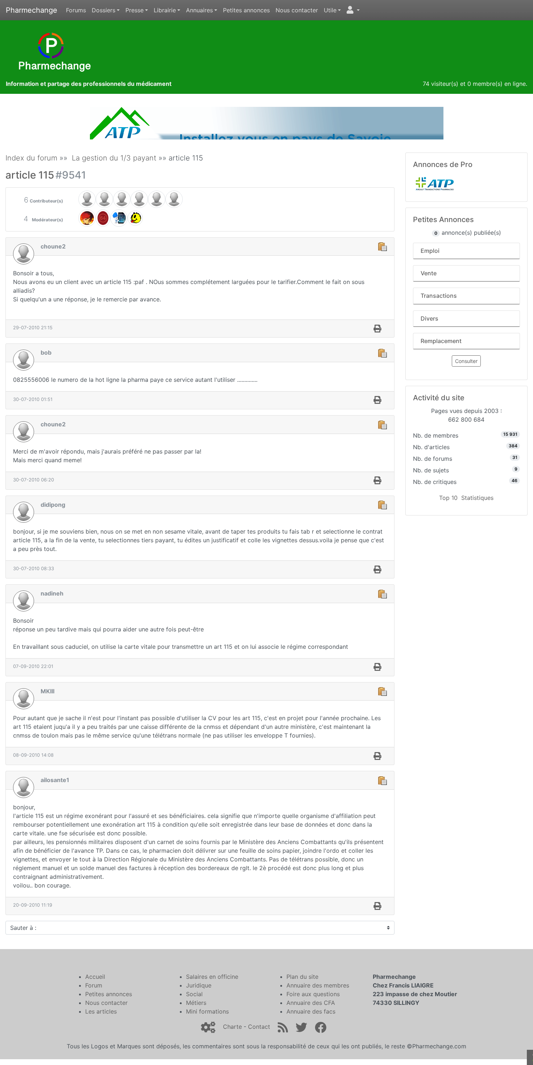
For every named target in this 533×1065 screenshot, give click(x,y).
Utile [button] (330, 10)
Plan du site (302, 976)
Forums (76, 10)
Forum (93, 985)
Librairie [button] (165, 10)
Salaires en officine (212, 976)
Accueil (95, 976)
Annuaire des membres (317, 985)
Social (194, 994)
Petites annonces (246, 10)
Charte (232, 1026)
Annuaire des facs (310, 1011)
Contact (259, 1026)
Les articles (101, 1011)
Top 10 (448, 497)
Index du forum (31, 158)
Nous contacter (297, 10)
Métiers (196, 1002)
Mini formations (207, 1011)
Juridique (198, 985)
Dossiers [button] (103, 10)
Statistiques (477, 497)
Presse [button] (134, 10)
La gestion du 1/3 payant (114, 158)
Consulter (466, 361)
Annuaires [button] (199, 10)
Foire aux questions (313, 994)
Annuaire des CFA (310, 1002)
